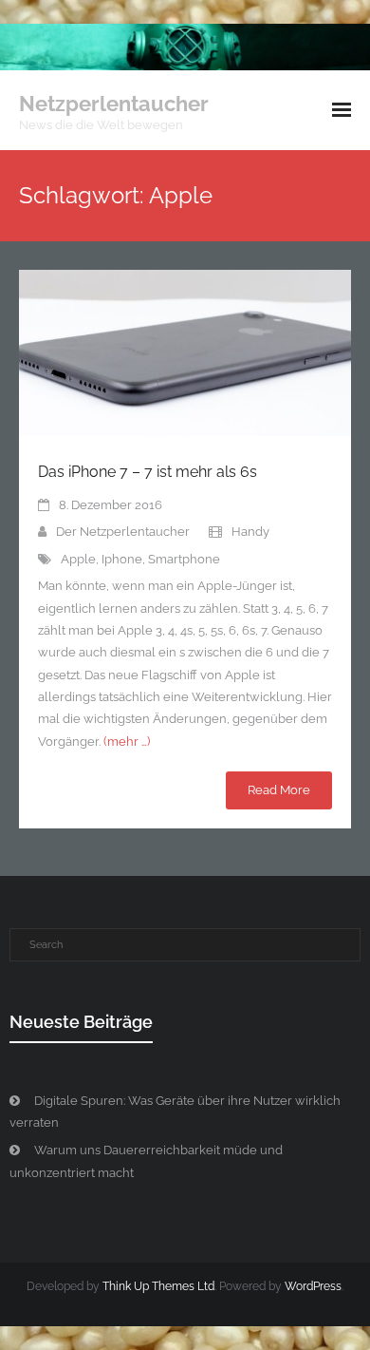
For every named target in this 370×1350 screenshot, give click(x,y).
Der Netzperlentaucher (123, 531)
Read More (279, 790)
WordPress (313, 1286)
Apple (78, 559)
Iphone (122, 559)
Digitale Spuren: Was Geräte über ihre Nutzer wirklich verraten (175, 1111)
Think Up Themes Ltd (158, 1286)
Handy (250, 531)
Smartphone (184, 559)
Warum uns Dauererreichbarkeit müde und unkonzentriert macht (146, 1161)
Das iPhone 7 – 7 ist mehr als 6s (147, 472)
